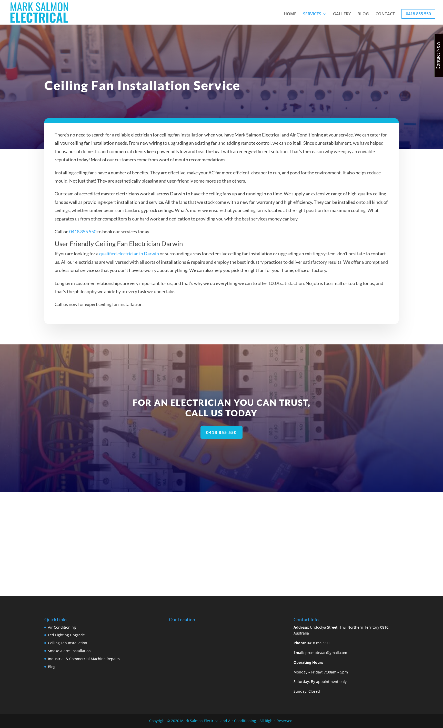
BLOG (363, 14)
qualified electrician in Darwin (129, 253)
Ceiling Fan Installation (67, 642)
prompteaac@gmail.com (326, 652)
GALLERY (342, 14)
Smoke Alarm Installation (69, 650)
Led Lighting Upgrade (66, 634)
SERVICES (312, 14)
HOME (290, 14)
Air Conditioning (62, 627)
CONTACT (385, 14)
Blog (51, 666)
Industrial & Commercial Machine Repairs (84, 658)
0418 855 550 (418, 14)
